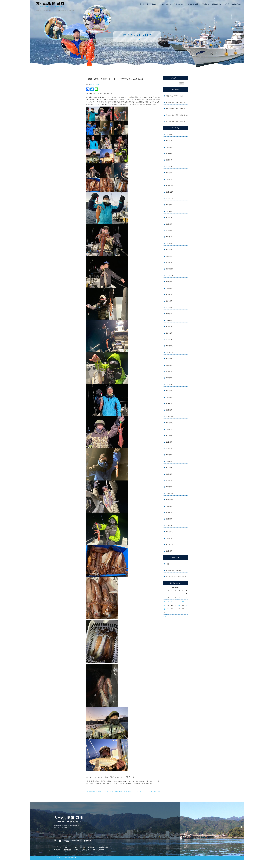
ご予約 (227, 4)
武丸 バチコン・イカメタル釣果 (176, 577)
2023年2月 (169, 403)
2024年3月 (169, 320)
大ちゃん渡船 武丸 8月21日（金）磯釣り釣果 (177, 109)
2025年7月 (169, 217)
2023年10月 (169, 352)
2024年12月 (169, 262)
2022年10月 (169, 429)
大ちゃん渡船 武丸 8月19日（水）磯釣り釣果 (177, 115)
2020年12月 (169, 532)
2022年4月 (169, 468)
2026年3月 (169, 166)
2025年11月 (169, 192)
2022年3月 (169, 474)
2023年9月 (169, 359)
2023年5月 (169, 384)
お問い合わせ (236, 4)
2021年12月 (169, 493)
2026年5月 (169, 153)
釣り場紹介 (205, 4)
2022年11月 (169, 423)
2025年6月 (169, 224)
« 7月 (164, 616)
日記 (167, 564)
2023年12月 (169, 339)
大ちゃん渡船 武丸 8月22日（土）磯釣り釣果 (177, 102)
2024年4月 (169, 314)
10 (168, 601)
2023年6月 (169, 378)
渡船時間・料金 (193, 4)
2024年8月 (169, 288)
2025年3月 (169, 243)
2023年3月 (169, 397)
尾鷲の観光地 (217, 4)
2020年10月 (169, 544)
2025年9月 (169, 205)
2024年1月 (169, 333)
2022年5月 (169, 461)
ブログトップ (175, 78)
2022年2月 (169, 480)
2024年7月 (169, 294)
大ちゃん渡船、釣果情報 (173, 570)
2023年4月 (169, 391)
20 (179, 605)
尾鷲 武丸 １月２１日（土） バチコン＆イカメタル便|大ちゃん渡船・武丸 (55, 10)
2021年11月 (169, 500)
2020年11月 (169, 538)
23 (164, 609)
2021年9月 (169, 506)
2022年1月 (169, 487)
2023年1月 (169, 410)
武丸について (180, 4)
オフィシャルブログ (98, 850)
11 (172, 601)
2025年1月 (169, 256)
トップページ (144, 4)
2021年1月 (169, 525)
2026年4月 (169, 160)
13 (179, 601)
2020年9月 (169, 551)
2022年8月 (169, 442)
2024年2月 (169, 326)
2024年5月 (169, 307)
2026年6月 (169, 147)
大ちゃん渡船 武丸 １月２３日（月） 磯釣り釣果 (104, 791)
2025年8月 (169, 211)
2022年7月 (169, 448)
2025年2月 (169, 250)
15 (186, 601)
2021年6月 (169, 519)
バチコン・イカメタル (165, 4)
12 (175, 601)
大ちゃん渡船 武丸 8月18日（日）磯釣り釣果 (177, 121)
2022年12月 (169, 416)
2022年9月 (169, 435)
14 (183, 601)
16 (164, 605)
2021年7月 (169, 512)
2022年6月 (169, 455)
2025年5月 (169, 230)
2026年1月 (169, 179)
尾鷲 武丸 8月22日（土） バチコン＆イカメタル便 (177, 96)
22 (186, 605)
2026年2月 (169, 173)
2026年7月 (169, 141)
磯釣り (153, 4)
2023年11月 (169, 346)
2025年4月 (169, 237)
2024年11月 (169, 269)
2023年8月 (169, 365)
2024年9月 (169, 282)
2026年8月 (169, 134)
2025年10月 (169, 198)
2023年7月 (169, 371)
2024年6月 (169, 301)
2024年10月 (169, 275)
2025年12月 (169, 185)
